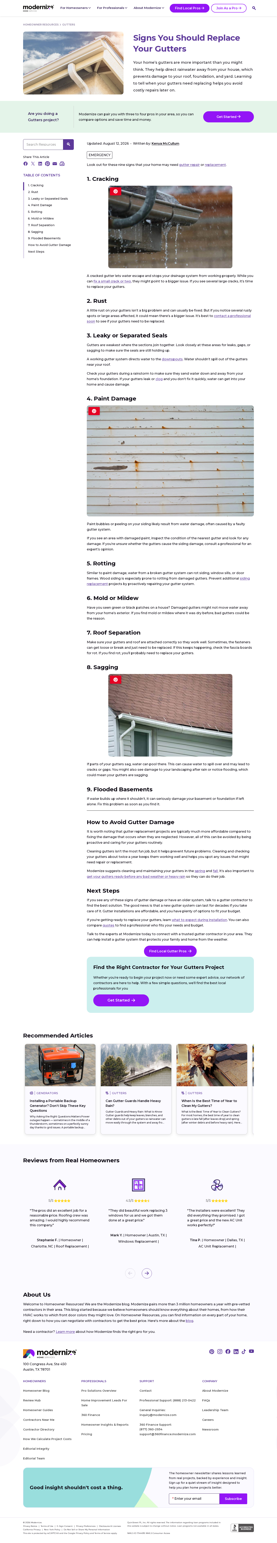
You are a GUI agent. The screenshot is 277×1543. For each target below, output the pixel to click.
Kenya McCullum (165, 143)
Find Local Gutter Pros (168, 951)
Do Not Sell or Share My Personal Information (87, 1529)
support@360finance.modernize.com (168, 1434)
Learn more (65, 1332)
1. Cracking (35, 185)
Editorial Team (34, 1458)
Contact (146, 1391)
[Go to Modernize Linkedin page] (236, 1351)
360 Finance (90, 1415)
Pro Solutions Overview (98, 1391)
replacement (215, 165)
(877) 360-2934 (151, 1429)
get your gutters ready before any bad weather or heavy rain (136, 877)
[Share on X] (32, 164)
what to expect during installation (199, 920)
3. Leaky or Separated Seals (48, 198)
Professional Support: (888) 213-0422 (168, 1400)
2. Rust (33, 192)
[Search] (254, 8)
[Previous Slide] (130, 1273)
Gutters (68, 24)
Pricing (86, 1434)
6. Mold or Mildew (41, 218)
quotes (108, 925)
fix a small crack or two (112, 281)
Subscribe (233, 1499)
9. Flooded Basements (44, 238)
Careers (208, 1420)
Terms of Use (47, 1526)
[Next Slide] (147, 1273)
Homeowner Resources (41, 24)
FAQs (206, 1400)
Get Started (227, 117)
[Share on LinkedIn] (40, 164)
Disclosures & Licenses (110, 1526)
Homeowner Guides (38, 1410)
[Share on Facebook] (25, 164)
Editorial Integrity (36, 1449)
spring (200, 871)
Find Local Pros (188, 8)
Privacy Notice (30, 1526)
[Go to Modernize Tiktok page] (244, 1351)
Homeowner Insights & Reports (105, 1424)
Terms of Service (102, 1533)
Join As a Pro (227, 8)
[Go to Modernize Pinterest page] (211, 1351)
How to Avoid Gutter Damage (49, 245)
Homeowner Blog (36, 1391)
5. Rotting (35, 212)
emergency (100, 155)
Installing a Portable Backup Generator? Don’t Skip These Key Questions (58, 1106)
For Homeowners (74, 8)
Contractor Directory (38, 1429)
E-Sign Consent (65, 1526)
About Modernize (148, 8)
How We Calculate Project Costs (47, 1439)
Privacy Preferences (86, 1526)
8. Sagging (35, 232)
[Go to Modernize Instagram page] (219, 1351)
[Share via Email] (54, 164)
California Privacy (32, 1529)
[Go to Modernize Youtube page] (251, 1351)
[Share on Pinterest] (47, 164)
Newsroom (210, 1429)
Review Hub (32, 1400)
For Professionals (111, 8)
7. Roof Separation (41, 225)
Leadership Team (215, 1410)
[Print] (62, 164)
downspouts (172, 359)
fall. (215, 871)
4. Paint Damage (40, 205)
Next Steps (36, 251)
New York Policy (52, 1529)
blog (189, 1321)
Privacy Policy (82, 1533)
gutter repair (189, 165)
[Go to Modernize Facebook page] (227, 1351)
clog (159, 379)
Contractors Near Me (38, 1420)
